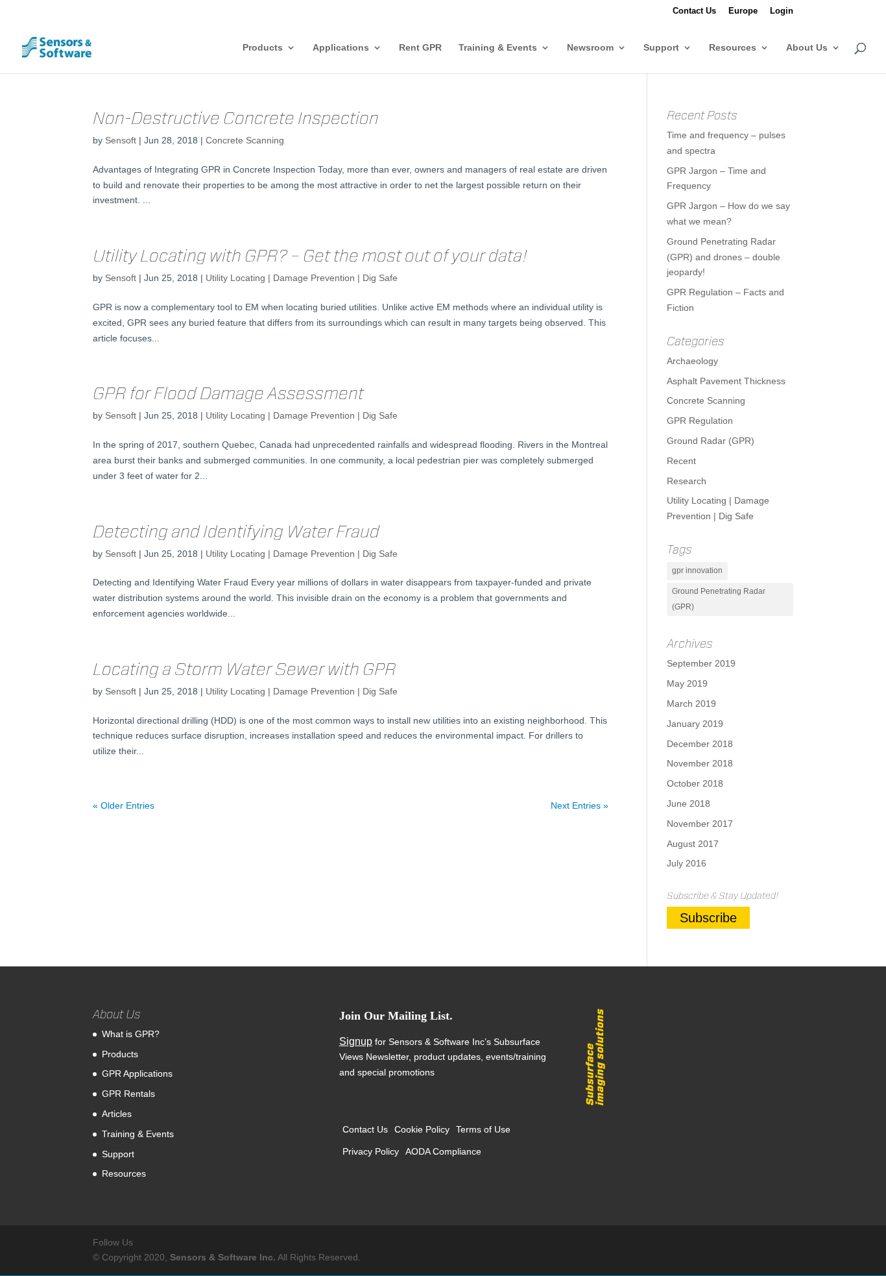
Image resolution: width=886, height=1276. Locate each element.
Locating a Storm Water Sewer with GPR (244, 669)
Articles (117, 1114)
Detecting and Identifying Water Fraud (236, 531)
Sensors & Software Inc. (223, 1257)
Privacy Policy (370, 1151)
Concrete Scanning (245, 140)
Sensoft (120, 140)
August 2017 (693, 844)
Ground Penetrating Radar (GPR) (718, 599)
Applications (341, 48)
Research (686, 481)
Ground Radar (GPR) (710, 441)
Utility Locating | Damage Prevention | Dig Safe (302, 278)
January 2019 (695, 723)
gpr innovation (697, 570)
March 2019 (691, 703)
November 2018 (700, 763)
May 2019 (687, 683)
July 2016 (686, 863)
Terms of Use (483, 1129)
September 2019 (701, 663)
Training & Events (498, 48)
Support (661, 48)
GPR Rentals (128, 1093)
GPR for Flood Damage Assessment (228, 393)
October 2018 (695, 783)
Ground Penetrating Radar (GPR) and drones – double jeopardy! (723, 257)
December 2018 (700, 744)
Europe (743, 11)
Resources (732, 48)
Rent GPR (420, 48)
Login (781, 11)
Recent (681, 461)
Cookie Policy (421, 1129)
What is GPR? (131, 1034)
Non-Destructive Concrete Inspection (236, 118)
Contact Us (694, 11)
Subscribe (708, 918)
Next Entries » (579, 805)
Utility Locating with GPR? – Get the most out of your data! (310, 255)
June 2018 (688, 803)
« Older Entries (123, 805)
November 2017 (700, 823)
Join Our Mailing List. (396, 1015)
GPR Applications (137, 1073)
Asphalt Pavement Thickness (726, 381)
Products (263, 48)
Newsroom (590, 48)
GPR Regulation (700, 420)
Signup (355, 1041)
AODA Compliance (443, 1151)
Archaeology (692, 361)
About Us (807, 48)
